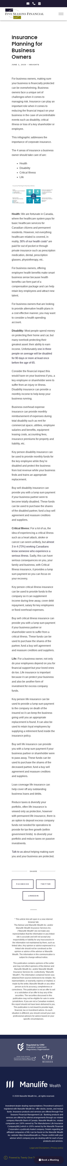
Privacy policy (57, 1148)
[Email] (28, 4)
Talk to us (17, 851)
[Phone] (34, 4)
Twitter (46, 884)
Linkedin (33, 895)
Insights (34, 65)
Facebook (22, 884)
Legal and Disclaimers (39, 1148)
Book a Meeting (50, 1160)
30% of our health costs (33, 241)
